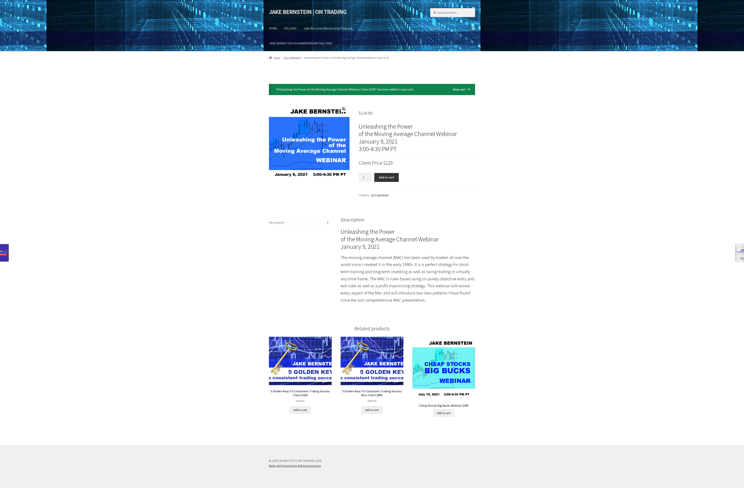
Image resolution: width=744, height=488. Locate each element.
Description (276, 222)
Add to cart (386, 177)
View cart (459, 89)
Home (277, 57)
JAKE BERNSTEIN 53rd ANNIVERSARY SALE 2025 (300, 43)
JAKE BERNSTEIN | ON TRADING (308, 12)
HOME (273, 28)
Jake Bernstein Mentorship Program (328, 28)
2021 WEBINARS (292, 57)
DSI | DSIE (290, 28)
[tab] (300, 222)
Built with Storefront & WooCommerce (295, 466)
